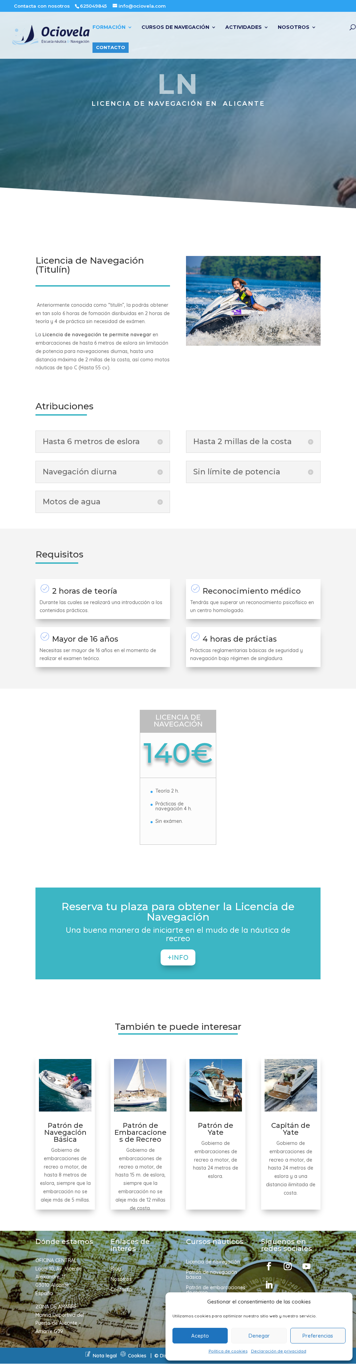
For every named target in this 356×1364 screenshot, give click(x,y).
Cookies (137, 1356)
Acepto (200, 1335)
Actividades (243, 27)
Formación (109, 27)
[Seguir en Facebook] (269, 1266)
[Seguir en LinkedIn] (269, 1285)
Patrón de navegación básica (211, 1275)
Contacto (110, 47)
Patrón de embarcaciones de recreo (215, 1290)
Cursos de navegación (175, 27)
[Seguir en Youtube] (307, 1266)
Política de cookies (228, 1351)
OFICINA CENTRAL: (56, 1260)
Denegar (259, 1335)
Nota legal (105, 1356)
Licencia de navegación (213, 1262)
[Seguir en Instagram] (288, 1266)
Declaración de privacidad (278, 1351)
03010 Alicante (52, 1285)
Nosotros (293, 27)
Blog (116, 1269)
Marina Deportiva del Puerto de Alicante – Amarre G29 (59, 1323)
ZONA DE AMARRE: (56, 1306)
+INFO (178, 957)
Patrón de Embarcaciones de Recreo (140, 1132)
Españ (42, 1293)
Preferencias (317, 1335)
